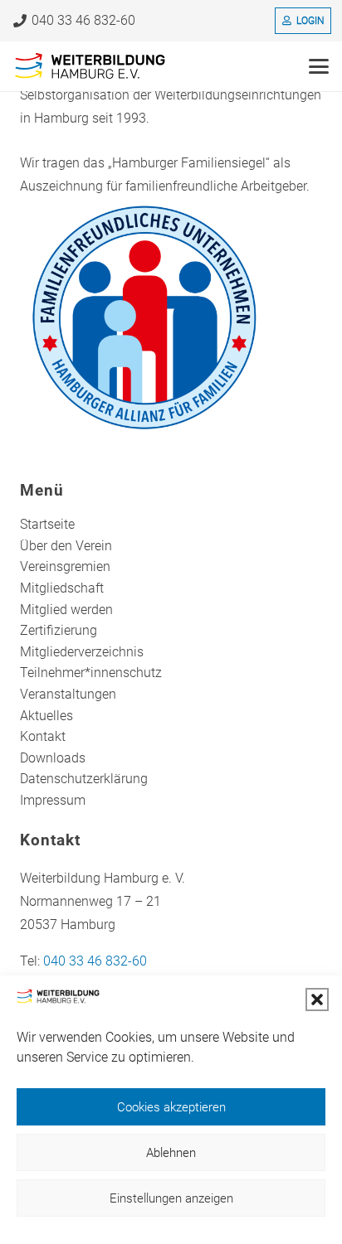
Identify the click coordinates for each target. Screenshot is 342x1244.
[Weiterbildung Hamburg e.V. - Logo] (90, 66)
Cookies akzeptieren (171, 1107)
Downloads (53, 758)
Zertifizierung (58, 630)
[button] (317, 999)
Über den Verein (66, 546)
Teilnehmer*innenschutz (91, 672)
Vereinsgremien (65, 566)
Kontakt (43, 736)
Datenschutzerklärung (84, 779)
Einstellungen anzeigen (171, 1198)
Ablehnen (171, 1152)
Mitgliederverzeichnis (82, 652)
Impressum (53, 800)
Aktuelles (46, 716)
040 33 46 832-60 (95, 961)
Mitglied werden (66, 609)
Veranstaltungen (68, 694)
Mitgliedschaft (62, 588)
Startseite (47, 524)
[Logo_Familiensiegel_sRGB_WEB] (171, 317)
